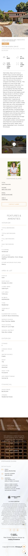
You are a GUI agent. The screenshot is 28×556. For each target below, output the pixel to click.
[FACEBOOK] (10, 530)
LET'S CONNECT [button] (14, 450)
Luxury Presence (14, 539)
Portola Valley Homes (12, 488)
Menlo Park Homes (11, 484)
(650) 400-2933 (6, 189)
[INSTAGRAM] (14, 530)
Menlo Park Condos (11, 485)
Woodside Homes (10, 490)
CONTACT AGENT (14, 204)
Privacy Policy (21, 547)
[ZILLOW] (17, 530)
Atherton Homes (10, 487)
